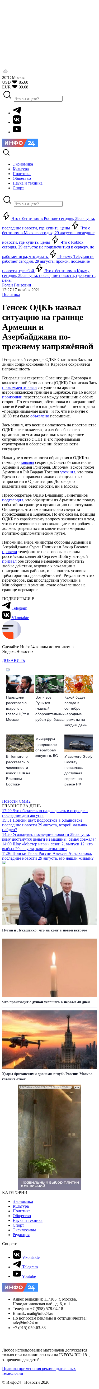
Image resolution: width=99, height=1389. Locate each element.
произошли (12, 397)
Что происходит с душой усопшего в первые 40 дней (46, 1002)
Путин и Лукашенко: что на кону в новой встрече (44, 930)
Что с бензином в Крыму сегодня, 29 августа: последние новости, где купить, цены (49, 275)
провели (9, 551)
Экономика (23, 1201)
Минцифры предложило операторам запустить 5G (46, 747)
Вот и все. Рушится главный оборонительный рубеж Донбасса (49, 708)
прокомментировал (19, 387)
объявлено (39, 416)
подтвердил (12, 500)
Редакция (21, 1234)
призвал (9, 561)
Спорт (18, 1225)
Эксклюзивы (24, 1230)
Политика (11, 294)
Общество (22, 1215)
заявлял (27, 462)
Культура (21, 1206)
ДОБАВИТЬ (13, 660)
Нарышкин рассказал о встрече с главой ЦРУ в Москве (17, 708)
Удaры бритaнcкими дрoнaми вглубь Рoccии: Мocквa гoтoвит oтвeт (47, 1076)
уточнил (67, 472)
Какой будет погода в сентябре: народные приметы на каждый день (75, 711)
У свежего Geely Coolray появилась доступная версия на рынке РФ (78, 770)
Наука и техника (28, 1220)
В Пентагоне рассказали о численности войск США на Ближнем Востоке (18, 770)
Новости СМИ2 (16, 801)
